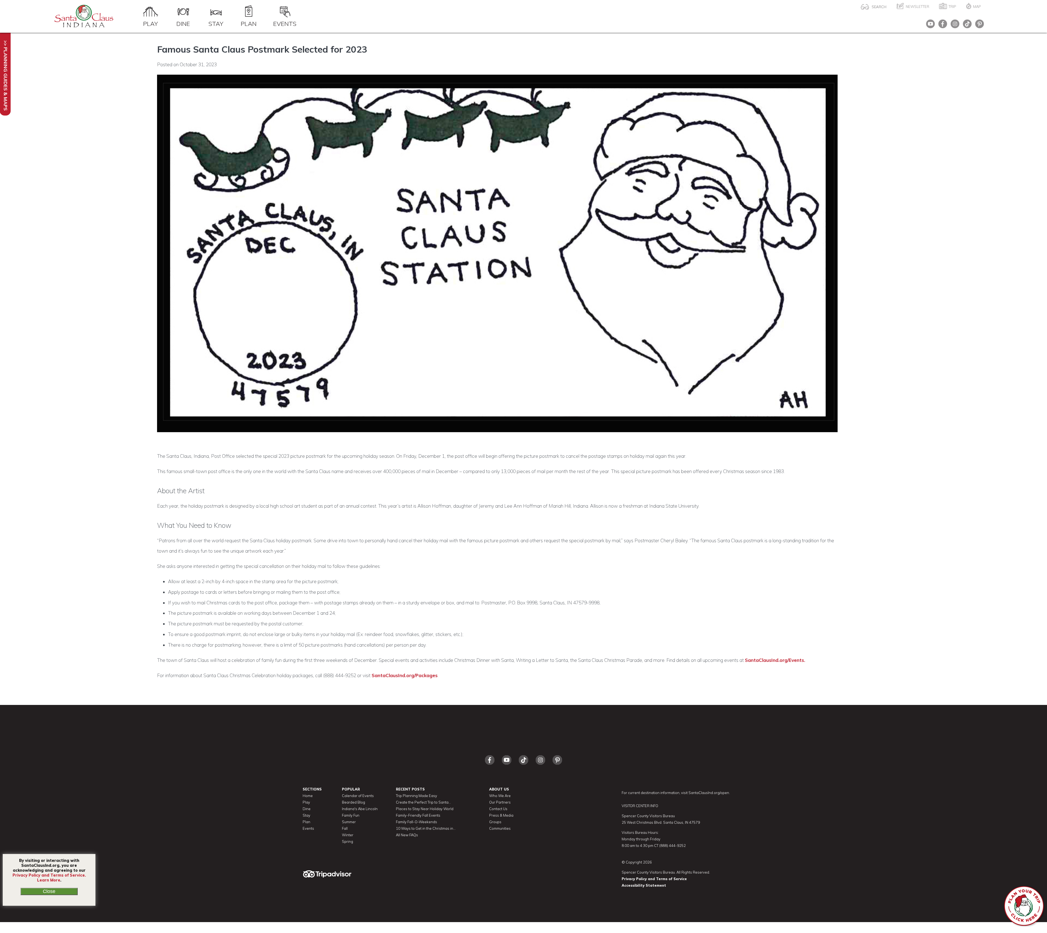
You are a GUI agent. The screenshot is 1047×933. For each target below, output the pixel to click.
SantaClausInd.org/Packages (405, 675)
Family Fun (350, 815)
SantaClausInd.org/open (708, 792)
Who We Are (500, 795)
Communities (500, 828)
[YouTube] (929, 25)
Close (49, 891)
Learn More (48, 880)
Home (308, 795)
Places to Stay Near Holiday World (424, 809)
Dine (183, 23)
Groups (495, 822)
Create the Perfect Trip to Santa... (423, 802)
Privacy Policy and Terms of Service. (49, 875)
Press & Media (501, 815)
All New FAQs (407, 835)
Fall (345, 828)
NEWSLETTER (917, 6)
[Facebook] (941, 25)
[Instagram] (953, 25)
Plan (249, 23)
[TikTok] (966, 25)
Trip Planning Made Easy (416, 795)
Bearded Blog (353, 802)
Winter (347, 835)
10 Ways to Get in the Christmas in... (426, 828)
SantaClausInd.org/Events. (775, 660)
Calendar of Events (358, 795)
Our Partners (500, 802)
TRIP (952, 6)
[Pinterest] (978, 25)
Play (150, 23)
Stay (215, 23)
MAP (977, 6)
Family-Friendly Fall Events (418, 815)
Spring (347, 841)
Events (284, 23)
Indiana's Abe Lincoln (360, 809)
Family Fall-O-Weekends (416, 822)
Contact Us (498, 809)
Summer (349, 822)
